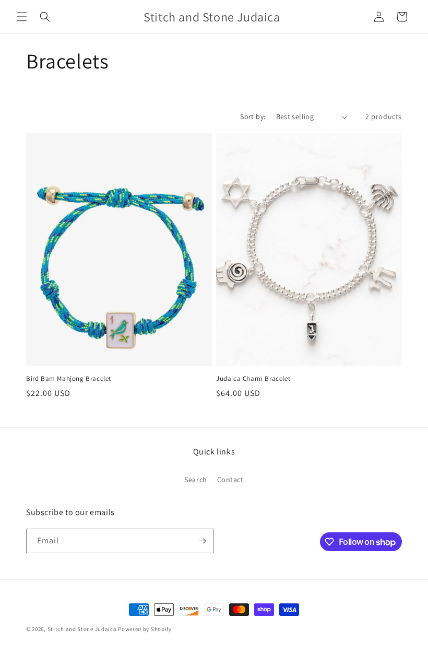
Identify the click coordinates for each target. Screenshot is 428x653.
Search (195, 479)
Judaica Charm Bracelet (253, 379)
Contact (230, 479)
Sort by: (252, 116)
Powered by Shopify (145, 629)
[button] (21, 16)
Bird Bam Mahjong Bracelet (68, 379)
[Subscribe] (202, 541)
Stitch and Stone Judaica (82, 629)
